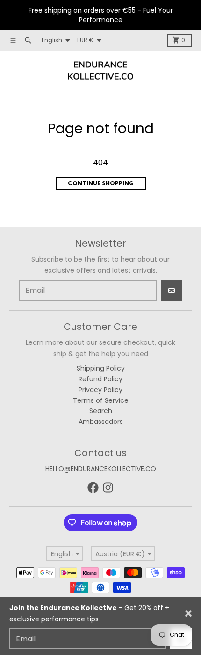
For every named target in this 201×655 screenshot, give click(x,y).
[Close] (188, 613)
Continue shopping (101, 183)
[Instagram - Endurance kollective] (108, 487)
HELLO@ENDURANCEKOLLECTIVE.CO (100, 468)
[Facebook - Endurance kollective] (93, 487)
